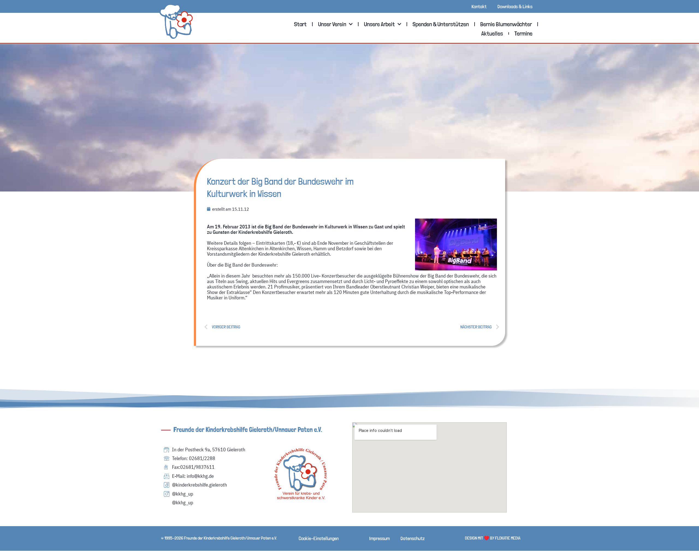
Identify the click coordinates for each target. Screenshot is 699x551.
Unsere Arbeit (379, 24)
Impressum (379, 538)
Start (300, 24)
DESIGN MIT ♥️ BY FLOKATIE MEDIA (492, 538)
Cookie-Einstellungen (319, 538)
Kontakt (479, 6)
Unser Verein (332, 24)
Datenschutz (413, 538)
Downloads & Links (514, 6)
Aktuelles (492, 33)
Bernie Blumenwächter (506, 24)
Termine (523, 33)
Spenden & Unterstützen (441, 24)
